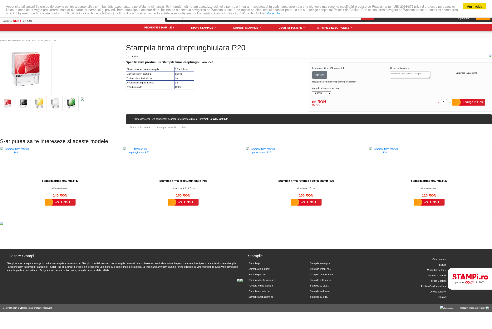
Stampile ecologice (320, 263)
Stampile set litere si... (321, 280)
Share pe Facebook (139, 127)
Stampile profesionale (321, 274)
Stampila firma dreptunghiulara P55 (183, 180)
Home (3, 40)
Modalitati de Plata (436, 270)
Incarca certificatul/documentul (328, 68)
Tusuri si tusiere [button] (290, 27)
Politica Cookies (438, 281)
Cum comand (439, 259)
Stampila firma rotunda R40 (60, 180)
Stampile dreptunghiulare (261, 280)
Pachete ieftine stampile (260, 285)
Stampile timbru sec (320, 269)
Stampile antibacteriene (260, 297)
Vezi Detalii (62, 202)
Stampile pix (254, 263)
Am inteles (474, 6)
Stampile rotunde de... (259, 291)
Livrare (442, 264)
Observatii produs (399, 68)
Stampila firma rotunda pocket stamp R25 (306, 180)
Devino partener (438, 291)
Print (184, 127)
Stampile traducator (320, 291)
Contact (442, 297)
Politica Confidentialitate (433, 286)
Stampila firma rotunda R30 (429, 180)
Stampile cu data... (319, 285)
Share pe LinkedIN (166, 127)
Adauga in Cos (472, 102)
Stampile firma (14, 40)
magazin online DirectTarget (473, 308)
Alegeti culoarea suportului (326, 88)
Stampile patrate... (257, 274)
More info (273, 13)
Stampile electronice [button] (333, 27)
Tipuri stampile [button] (202, 27)
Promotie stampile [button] (158, 27)
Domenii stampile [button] (246, 27)
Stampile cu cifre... (319, 297)
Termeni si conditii (437, 275)
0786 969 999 (220, 118)
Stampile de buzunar (259, 269)
